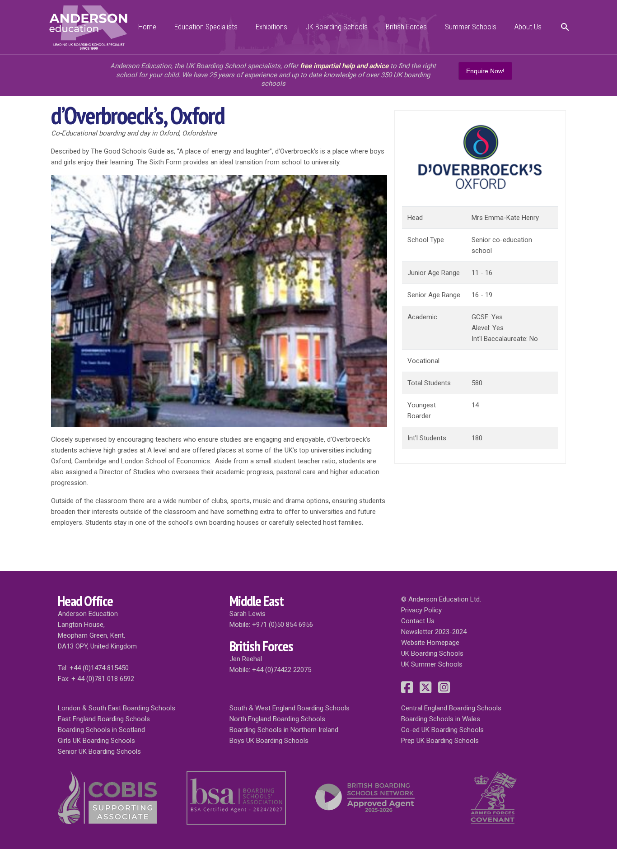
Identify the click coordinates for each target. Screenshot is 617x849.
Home (147, 26)
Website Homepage (430, 643)
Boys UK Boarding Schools (268, 741)
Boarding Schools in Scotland (101, 730)
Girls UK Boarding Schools (96, 741)
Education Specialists (206, 26)
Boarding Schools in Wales (440, 719)
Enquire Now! (485, 71)
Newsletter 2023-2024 (434, 632)
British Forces (406, 26)
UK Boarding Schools (336, 26)
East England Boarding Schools (104, 719)
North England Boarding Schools (277, 719)
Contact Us (418, 621)
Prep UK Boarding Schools (440, 741)
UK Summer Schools (432, 664)
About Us (528, 26)
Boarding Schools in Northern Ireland (283, 730)
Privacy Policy (421, 610)
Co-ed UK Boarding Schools (442, 730)
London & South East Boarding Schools (116, 708)
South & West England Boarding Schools (289, 708)
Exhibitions (271, 26)
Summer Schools (470, 26)
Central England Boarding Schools (451, 708)
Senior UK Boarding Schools (99, 751)
